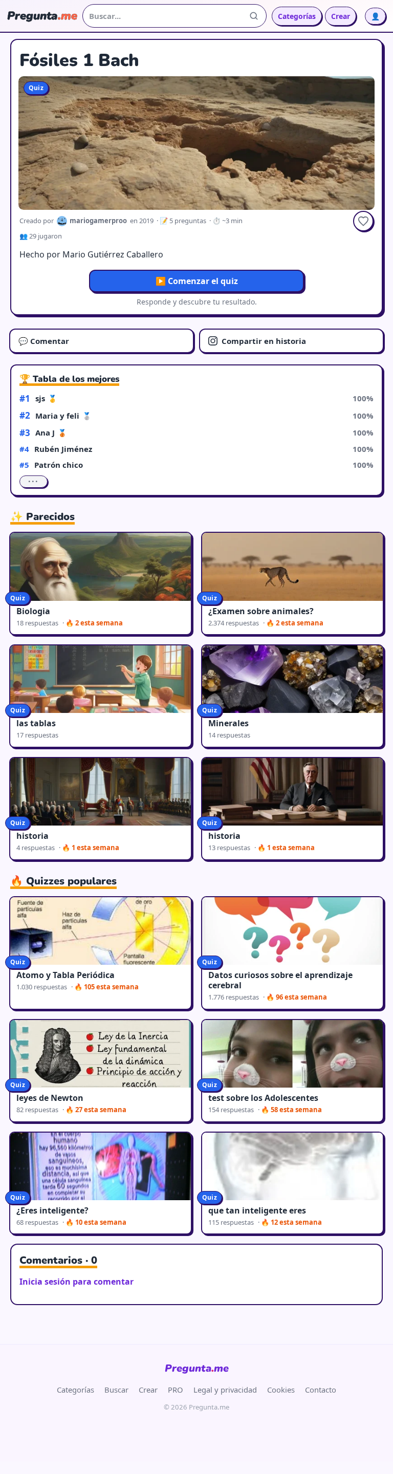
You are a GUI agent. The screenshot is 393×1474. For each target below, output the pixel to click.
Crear (340, 16)
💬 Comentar (43, 341)
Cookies (281, 1389)
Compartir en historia (264, 341)
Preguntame (197, 1368)
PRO (175, 1389)
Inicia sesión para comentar (76, 1281)
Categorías (297, 16)
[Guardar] (363, 221)
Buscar (116, 1389)
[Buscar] (254, 16)
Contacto (320, 1389)
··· (33, 481)
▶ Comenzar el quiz (197, 281)
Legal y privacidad (225, 1389)
